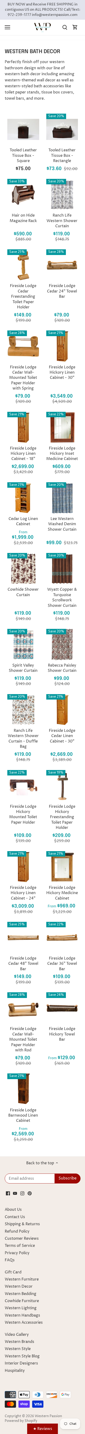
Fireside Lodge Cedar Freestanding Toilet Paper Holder (23, 296)
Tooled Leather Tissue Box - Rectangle (62, 155)
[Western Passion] (42, 27)
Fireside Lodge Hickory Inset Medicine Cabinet (62, 454)
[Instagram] (22, 1193)
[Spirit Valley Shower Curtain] (23, 645)
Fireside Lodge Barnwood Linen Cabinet (23, 1115)
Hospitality (15, 1370)
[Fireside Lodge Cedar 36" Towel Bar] (62, 938)
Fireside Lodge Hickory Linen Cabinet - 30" (62, 373)
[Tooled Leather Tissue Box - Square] (23, 129)
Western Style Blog (22, 1356)
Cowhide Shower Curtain (23, 592)
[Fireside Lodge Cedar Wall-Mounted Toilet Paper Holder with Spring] (23, 346)
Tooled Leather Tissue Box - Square (23, 155)
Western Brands (19, 1341)
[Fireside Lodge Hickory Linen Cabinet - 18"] (23, 428)
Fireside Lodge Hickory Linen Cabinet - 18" (23, 454)
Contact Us (15, 1217)
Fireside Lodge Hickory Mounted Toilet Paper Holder (23, 814)
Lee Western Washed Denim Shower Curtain (62, 524)
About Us (13, 1209)
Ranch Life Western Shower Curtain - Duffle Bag (23, 738)
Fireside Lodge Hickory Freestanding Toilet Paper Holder (62, 817)
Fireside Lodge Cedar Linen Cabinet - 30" (62, 736)
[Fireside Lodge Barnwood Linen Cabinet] (23, 1089)
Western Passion (48, 1416)
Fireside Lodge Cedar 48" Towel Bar (23, 964)
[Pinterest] (30, 1193)
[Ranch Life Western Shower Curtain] (62, 195)
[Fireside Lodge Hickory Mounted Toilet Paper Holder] (23, 786)
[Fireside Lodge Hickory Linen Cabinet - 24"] (23, 867)
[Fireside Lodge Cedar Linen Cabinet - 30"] (62, 710)
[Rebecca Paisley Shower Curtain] (62, 645)
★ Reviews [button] (42, 1428)
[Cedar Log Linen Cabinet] (23, 498)
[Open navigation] (7, 27)
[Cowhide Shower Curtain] (23, 569)
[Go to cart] (75, 27)
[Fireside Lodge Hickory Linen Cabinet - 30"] (62, 346)
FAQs (10, 1260)
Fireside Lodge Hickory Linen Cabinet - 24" (23, 893)
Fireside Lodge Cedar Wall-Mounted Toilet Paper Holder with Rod (23, 1039)
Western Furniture (22, 1279)
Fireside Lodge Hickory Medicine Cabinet (62, 893)
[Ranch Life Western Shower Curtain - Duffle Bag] (23, 710)
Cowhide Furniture (22, 1301)
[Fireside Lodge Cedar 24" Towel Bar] (62, 265)
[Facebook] (8, 1193)
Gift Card (13, 1272)
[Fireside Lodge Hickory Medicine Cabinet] (62, 867)
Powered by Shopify (21, 1421)
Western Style (18, 1348)
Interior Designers (21, 1363)
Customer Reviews (22, 1238)
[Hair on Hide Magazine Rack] (23, 195)
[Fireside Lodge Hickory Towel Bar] (62, 1008)
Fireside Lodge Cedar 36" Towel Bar (62, 964)
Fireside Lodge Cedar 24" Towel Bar (62, 291)
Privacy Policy (17, 1253)
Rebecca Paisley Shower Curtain (62, 668)
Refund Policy (17, 1231)
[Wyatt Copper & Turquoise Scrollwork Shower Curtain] (62, 569)
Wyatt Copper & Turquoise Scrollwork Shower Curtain (62, 597)
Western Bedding (20, 1293)
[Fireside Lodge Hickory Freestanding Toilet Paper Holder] (62, 786)
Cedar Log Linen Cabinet (23, 521)
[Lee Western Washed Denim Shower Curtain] (62, 498)
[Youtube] (15, 1193)
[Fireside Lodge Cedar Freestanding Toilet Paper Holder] (23, 265)
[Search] (65, 27)
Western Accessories (24, 1322)
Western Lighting (21, 1308)
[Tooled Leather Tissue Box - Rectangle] (62, 129)
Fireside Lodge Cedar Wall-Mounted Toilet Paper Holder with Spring (23, 378)
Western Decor (19, 1286)
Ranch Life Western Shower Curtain (62, 221)
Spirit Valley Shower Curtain (23, 668)
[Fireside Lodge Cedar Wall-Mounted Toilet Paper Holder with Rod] (23, 1008)
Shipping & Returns (22, 1224)
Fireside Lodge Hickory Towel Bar (62, 1034)
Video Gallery (17, 1334)
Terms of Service (20, 1245)
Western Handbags (22, 1315)
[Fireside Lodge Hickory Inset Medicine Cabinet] (62, 428)
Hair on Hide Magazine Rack (23, 218)
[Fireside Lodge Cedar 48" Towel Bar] (23, 938)
